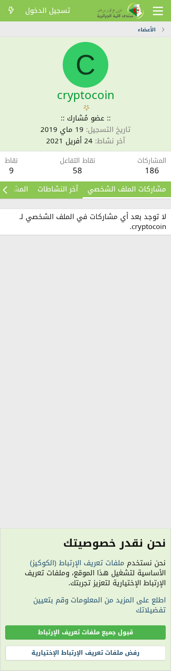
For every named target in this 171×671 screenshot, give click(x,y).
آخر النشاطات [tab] (58, 189)
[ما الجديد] (11, 11)
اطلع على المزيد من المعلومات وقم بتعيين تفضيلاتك (99, 605)
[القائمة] (158, 10)
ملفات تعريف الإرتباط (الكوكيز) (77, 563)
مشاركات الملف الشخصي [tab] (126, 189)
